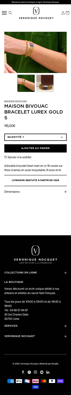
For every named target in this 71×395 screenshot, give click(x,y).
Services (11, 326)
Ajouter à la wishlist (19, 157)
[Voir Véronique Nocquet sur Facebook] (23, 372)
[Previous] (4, 52)
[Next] (66, 52)
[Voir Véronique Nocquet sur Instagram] (35, 372)
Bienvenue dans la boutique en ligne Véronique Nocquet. (35, 2)
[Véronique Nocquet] (36, 13)
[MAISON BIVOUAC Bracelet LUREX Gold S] (26, 83)
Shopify (54, 364)
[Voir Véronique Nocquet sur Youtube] (41, 372)
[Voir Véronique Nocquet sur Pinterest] (29, 372)
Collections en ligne (20, 272)
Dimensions (12, 191)
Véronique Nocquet (29, 364)
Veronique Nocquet (19, 336)
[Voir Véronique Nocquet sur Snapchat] (48, 372)
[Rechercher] (10, 13)
